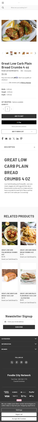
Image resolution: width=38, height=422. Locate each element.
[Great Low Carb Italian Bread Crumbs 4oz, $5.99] (10, 233)
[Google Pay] (19, 122)
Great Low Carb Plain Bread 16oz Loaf (9, 295)
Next (35, 53)
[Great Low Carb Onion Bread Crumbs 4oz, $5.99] (28, 233)
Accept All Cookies (19, 419)
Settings (19, 410)
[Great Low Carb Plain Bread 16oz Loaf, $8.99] (10, 277)
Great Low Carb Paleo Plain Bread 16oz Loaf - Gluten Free (28, 296)
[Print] (10, 138)
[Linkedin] (18, 138)
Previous (3, 53)
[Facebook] (3, 138)
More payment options (19, 126)
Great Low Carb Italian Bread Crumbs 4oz (9, 252)
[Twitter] (14, 138)
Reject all (19, 414)
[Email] (6, 138)
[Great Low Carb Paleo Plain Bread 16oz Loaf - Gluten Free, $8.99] (28, 277)
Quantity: (5, 104)
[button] (25, 83)
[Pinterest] (21, 138)
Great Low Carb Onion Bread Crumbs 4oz (28, 251)
